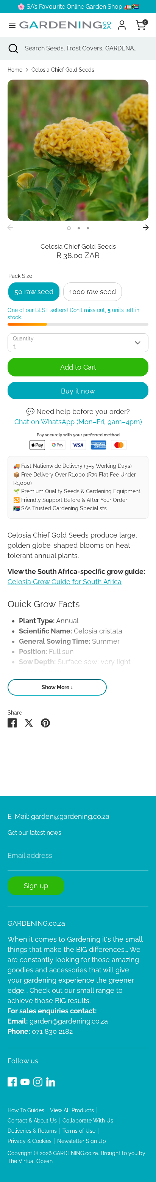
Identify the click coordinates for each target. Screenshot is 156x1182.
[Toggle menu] (9, 25)
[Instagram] (37, 1081)
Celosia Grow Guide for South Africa (65, 582)
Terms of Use (78, 1131)
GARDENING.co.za (75, 1153)
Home (15, 70)
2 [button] (79, 228)
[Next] (145, 227)
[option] (78, 150)
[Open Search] (12, 48)
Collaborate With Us (87, 1121)
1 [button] (69, 228)
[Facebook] (12, 1081)
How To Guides (26, 1110)
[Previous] (10, 227)
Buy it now (78, 391)
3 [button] (88, 228)
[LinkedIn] (50, 1081)
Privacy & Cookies (29, 1141)
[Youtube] (25, 1081)
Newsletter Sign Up (81, 1141)
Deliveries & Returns (32, 1131)
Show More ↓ (57, 687)
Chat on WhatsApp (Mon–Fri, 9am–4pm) (78, 422)
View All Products (72, 1110)
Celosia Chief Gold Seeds (62, 70)
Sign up (36, 886)
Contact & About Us (32, 1121)
